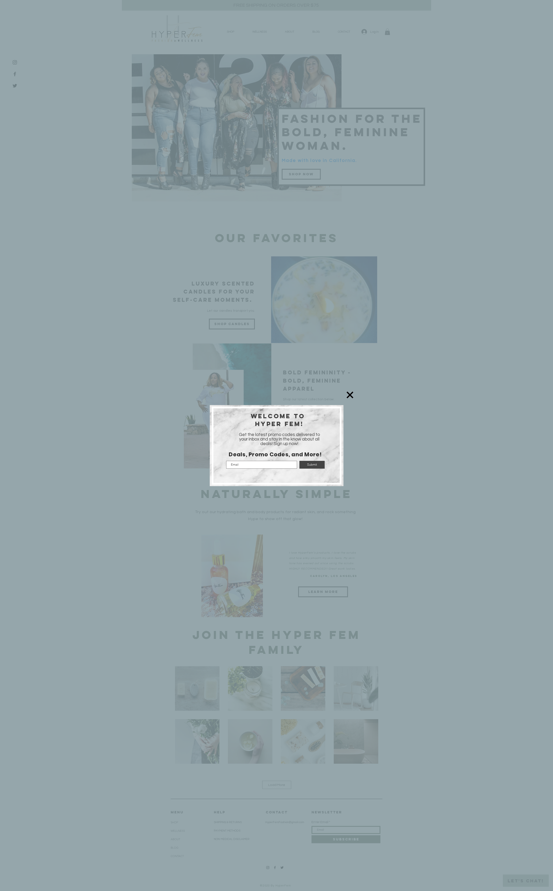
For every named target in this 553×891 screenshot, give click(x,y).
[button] (349, 394)
